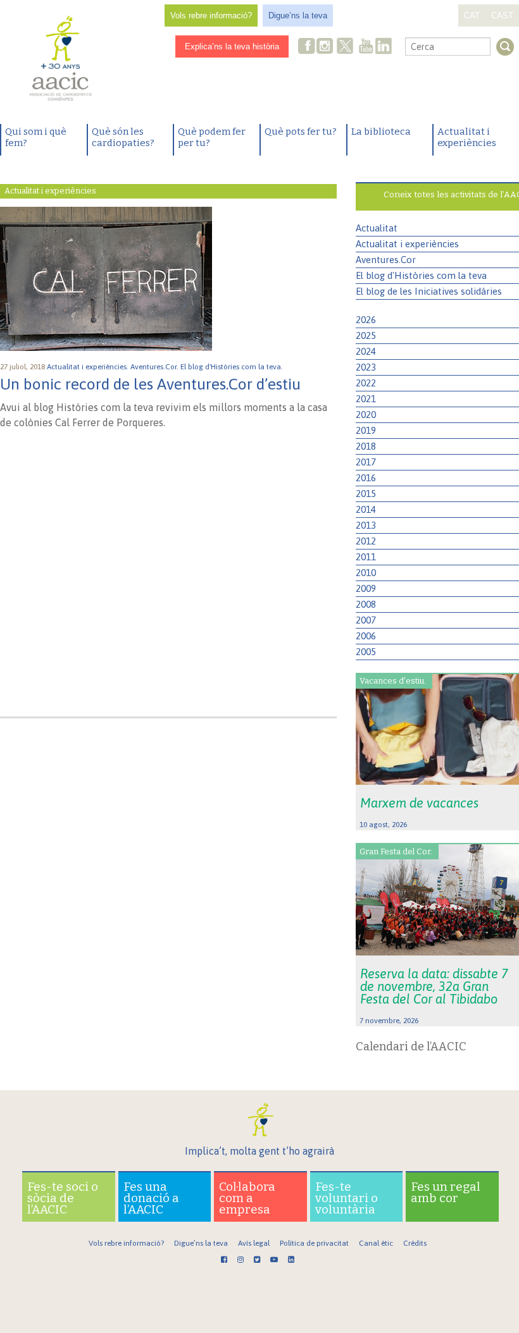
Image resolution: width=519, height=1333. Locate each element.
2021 (366, 398)
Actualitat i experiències (466, 137)
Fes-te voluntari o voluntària (346, 1198)
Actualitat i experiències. (88, 366)
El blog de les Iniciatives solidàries (429, 291)
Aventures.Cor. (155, 366)
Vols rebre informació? (211, 15)
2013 (366, 525)
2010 (366, 572)
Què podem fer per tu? (212, 137)
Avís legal (254, 1243)
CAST (502, 15)
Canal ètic (376, 1243)
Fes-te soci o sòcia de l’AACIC (62, 1198)
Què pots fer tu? (301, 131)
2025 (366, 335)
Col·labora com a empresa (247, 1198)
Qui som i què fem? (35, 137)
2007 (366, 620)
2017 (366, 462)
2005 (366, 651)
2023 (366, 367)
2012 (366, 541)
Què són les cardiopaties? (123, 137)
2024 (366, 351)
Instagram (325, 47)
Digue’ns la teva (297, 15)
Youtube (365, 47)
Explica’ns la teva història (232, 46)
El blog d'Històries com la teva (421, 275)
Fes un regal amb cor (445, 1192)
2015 (366, 493)
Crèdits (415, 1243)
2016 (366, 477)
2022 (366, 383)
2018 (366, 446)
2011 (366, 556)
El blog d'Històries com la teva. (232, 366)
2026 (366, 319)
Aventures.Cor (386, 259)
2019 (366, 430)
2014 (366, 509)
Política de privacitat (314, 1243)
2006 (366, 635)
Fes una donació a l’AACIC (151, 1198)
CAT (472, 15)
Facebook (306, 47)
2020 (366, 414)
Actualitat (376, 228)
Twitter (345, 47)
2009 (366, 588)
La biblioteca (381, 131)
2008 (366, 604)
